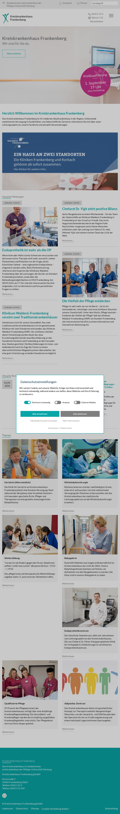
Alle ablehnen (80, 413)
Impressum (53, 428)
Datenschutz (66, 428)
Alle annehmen (39, 413)
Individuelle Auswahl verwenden (43, 421)
